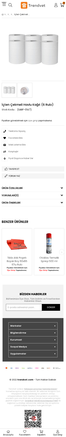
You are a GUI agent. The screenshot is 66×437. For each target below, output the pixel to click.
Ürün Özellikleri (12, 188)
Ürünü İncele (23, 252)
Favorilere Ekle (17, 252)
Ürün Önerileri (11, 202)
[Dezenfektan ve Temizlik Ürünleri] (8, 14)
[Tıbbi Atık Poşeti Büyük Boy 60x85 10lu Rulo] (17, 243)
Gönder (51, 307)
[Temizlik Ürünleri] (11, 14)
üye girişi (33, 120)
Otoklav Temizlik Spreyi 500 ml (49, 259)
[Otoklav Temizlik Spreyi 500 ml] (49, 243)
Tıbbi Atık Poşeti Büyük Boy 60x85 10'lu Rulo (17, 261)
